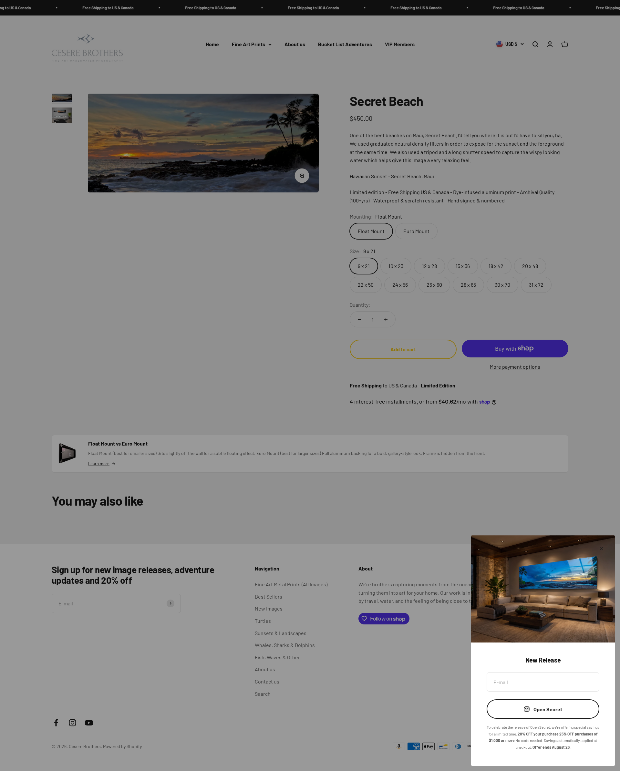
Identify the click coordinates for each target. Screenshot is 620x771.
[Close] (601, 549)
